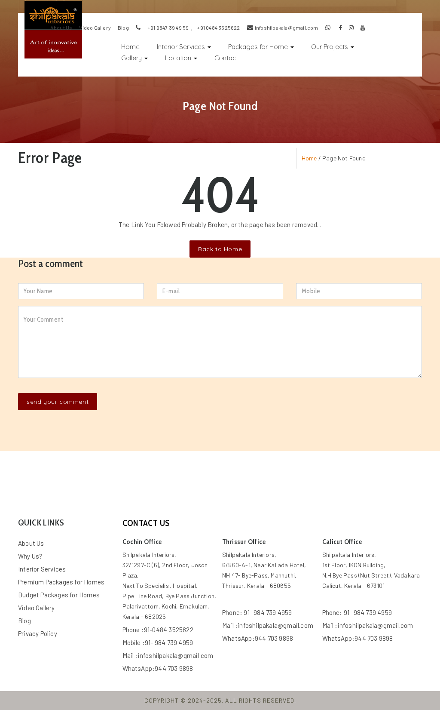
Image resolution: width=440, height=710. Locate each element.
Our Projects (330, 47)
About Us (61, 28)
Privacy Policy (37, 633)
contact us (146, 523)
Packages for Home (259, 47)
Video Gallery (95, 28)
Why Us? (30, 556)
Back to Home (220, 249)
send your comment (58, 402)
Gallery (132, 58)
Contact (226, 58)
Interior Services (182, 47)
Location (179, 58)
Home (134, 45)
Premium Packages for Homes (61, 582)
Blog (24, 620)
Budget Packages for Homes (59, 595)
